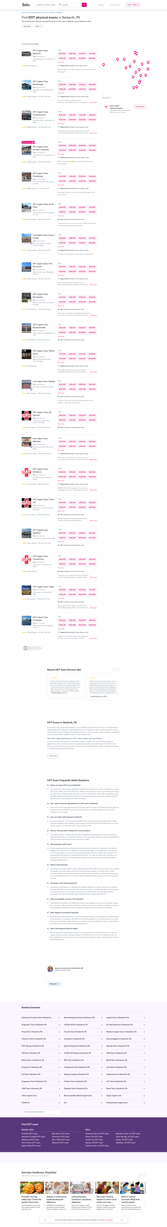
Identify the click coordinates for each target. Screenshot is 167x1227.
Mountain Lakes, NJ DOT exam (128, 1133)
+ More (119, 694)
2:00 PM (62, 207)
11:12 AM (82, 84)
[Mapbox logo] (106, 98)
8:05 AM (72, 54)
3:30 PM (92, 207)
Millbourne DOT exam (30, 1140)
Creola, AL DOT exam (94, 1140)
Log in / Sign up (133, 5)
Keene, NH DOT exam (94, 1136)
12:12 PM (82, 89)
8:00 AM (62, 54)
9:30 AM (72, 359)
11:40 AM (82, 150)
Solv (23, 12)
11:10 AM (92, 145)
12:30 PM (92, 181)
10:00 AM (72, 120)
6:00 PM (82, 212)
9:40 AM (92, 243)
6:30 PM (92, 212)
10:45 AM (92, 477)
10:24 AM (92, 120)
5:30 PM (72, 212)
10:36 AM (62, 84)
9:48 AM (62, 120)
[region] (126, 70)
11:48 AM (62, 89)
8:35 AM (82, 58)
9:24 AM (82, 115)
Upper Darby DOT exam (31, 1146)
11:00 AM (62, 176)
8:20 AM (62, 58)
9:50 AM (92, 620)
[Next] (118, 669)
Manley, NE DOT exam (94, 1143)
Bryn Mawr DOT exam (60, 1133)
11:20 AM (62, 150)
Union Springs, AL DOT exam (127, 1136)
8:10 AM (82, 54)
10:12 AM (82, 120)
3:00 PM (82, 207)
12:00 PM (72, 89)
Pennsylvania (37, 12)
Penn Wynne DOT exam (31, 1143)
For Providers (115, 5)
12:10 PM (72, 181)
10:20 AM (62, 145)
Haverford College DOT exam (33, 1136)
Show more (93, 102)
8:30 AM (72, 238)
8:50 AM (92, 238)
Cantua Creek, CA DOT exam (97, 1146)
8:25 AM (72, 58)
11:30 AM (72, 150)
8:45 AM (82, 297)
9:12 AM (72, 115)
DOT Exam (28, 12)
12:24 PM (92, 89)
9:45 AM (72, 302)
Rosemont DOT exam (60, 1143)
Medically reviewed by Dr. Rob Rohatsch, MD (69, 968)
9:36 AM (92, 115)
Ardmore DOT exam (29, 1133)
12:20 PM (82, 181)
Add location (139, 107)
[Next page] (41, 648)
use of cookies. (109, 1220)
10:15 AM (92, 302)
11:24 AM (92, 84)
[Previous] (114, 669)
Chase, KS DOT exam (124, 1140)
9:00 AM (62, 115)
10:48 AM (72, 84)
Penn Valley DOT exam (61, 1140)
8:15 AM (92, 54)
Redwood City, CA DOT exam (97, 1133)
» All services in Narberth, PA (34, 1112)
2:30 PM (72, 207)
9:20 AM (82, 243)
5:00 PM (62, 212)
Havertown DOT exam (60, 1136)
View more (61, 62)
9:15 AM (62, 302)
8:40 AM (92, 58)
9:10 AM (72, 243)
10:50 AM (82, 145)
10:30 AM (82, 477)
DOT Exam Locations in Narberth (52, 12)
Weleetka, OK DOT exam (125, 1143)
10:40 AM (72, 145)
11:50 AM (92, 150)
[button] (126, 68)
